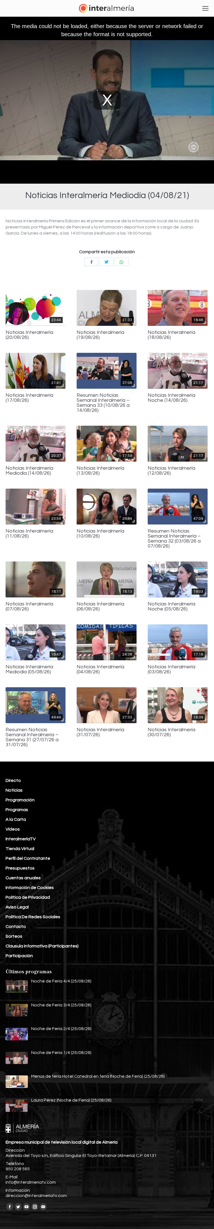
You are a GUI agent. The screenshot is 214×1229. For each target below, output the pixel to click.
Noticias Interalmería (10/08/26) (100, 534)
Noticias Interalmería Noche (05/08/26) (171, 607)
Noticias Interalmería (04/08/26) (100, 669)
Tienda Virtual (20, 848)
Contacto (16, 926)
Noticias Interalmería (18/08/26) (171, 335)
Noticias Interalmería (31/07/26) (100, 732)
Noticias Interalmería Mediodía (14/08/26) (29, 471)
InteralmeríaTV (21, 839)
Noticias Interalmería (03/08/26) (171, 669)
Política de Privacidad (28, 897)
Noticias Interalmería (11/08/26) (29, 534)
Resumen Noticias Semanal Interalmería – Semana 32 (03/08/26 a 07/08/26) (174, 539)
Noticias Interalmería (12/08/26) (171, 471)
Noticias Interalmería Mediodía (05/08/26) (29, 669)
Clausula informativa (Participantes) (42, 946)
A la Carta (16, 819)
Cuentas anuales (23, 878)
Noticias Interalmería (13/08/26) (100, 471)
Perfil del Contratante (28, 858)
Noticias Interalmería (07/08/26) (29, 607)
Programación (20, 800)
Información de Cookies (30, 887)
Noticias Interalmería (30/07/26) (171, 732)
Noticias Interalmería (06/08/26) (100, 607)
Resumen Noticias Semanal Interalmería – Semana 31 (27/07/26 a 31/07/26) (32, 737)
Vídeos (13, 829)
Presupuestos (20, 868)
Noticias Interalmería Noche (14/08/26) (171, 398)
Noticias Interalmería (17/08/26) (29, 398)
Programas (17, 809)
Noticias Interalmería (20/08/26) (29, 335)
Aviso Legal (17, 907)
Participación (19, 956)
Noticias (14, 790)
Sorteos (14, 936)
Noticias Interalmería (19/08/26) (100, 335)
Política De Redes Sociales (33, 917)
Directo (13, 780)
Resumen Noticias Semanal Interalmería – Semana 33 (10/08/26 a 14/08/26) (103, 403)
